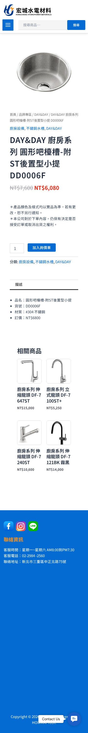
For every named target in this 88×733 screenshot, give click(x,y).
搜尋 (76, 25)
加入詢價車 (42, 247)
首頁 (13, 114)
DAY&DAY (41, 114)
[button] (74, 719)
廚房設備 (17, 128)
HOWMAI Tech (43, 722)
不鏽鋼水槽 (35, 128)
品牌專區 (25, 114)
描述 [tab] (18, 284)
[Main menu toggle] (7, 24)
